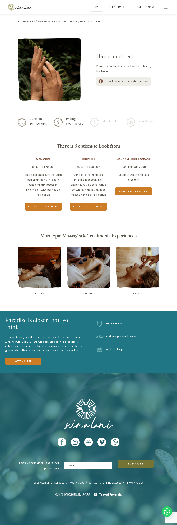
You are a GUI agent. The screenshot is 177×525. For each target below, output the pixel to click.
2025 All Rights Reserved (49, 482)
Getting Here (23, 361)
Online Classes (112, 482)
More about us (114, 323)
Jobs (81, 482)
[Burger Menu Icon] (166, 7)
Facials (137, 293)
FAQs (71, 482)
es (96, 7)
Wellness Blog (114, 349)
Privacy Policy (134, 482)
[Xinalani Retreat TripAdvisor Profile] (88, 443)
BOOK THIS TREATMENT (43, 206)
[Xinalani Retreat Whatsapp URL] (115, 442)
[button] (167, 511)
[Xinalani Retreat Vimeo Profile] (101, 443)
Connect (88, 293)
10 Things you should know (121, 336)
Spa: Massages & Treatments (57, 21)
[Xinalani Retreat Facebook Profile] (62, 443)
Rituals (39, 293)
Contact (93, 482)
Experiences (26, 21)
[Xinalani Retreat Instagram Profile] (75, 443)
